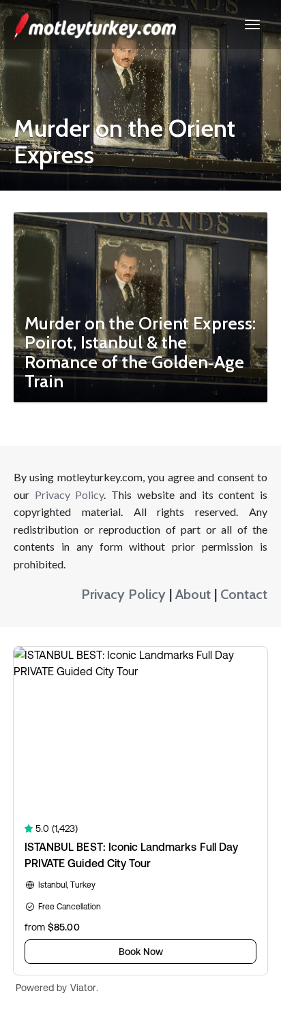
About (193, 594)
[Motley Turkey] (95, 24)
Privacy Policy (69, 494)
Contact (243, 594)
